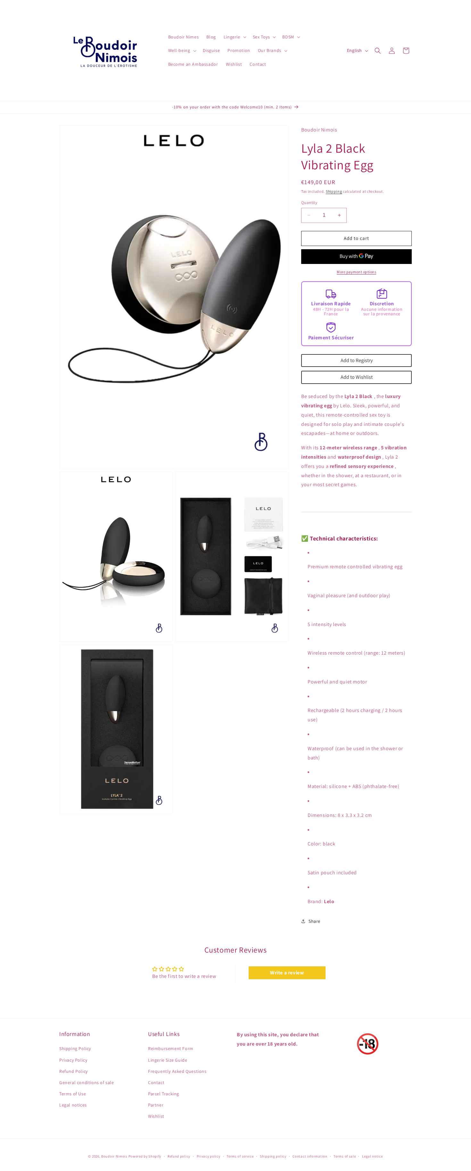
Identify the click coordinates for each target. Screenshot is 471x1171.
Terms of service (240, 1156)
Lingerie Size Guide (167, 1060)
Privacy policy (208, 1156)
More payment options (356, 271)
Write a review (287, 972)
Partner (155, 1105)
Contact (156, 1082)
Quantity (309, 202)
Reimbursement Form (171, 1048)
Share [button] (314, 921)
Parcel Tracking (163, 1094)
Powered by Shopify (144, 1156)
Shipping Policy (75, 1048)
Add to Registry (357, 360)
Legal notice (372, 1156)
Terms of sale (345, 1156)
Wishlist (156, 1116)
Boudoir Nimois (114, 1156)
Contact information (310, 1156)
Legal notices (73, 1105)
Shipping (334, 191)
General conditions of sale (86, 1082)
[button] (234, 37)
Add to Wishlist (357, 377)
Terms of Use (72, 1094)
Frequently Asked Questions (177, 1071)
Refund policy (179, 1156)
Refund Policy (73, 1071)
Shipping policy (273, 1156)
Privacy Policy (73, 1060)
